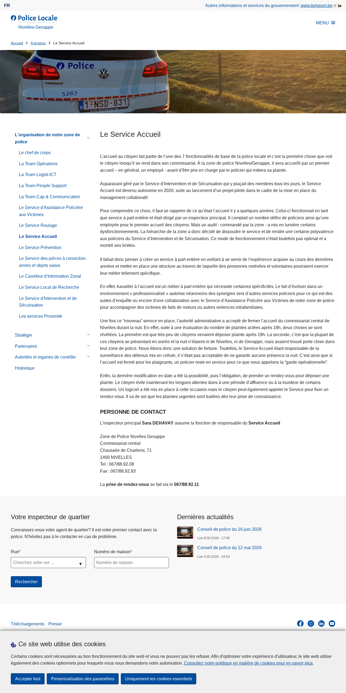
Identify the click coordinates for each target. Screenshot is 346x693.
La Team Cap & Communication (49, 196)
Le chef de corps (35, 152)
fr (7, 5)
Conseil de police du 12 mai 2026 (229, 547)
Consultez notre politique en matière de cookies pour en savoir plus (248, 663)
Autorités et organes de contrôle (45, 357)
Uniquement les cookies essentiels (158, 679)
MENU (322, 23)
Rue (15, 551)
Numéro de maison (112, 551)
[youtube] (332, 623)
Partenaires (26, 346)
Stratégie (23, 335)
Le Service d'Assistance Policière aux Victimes (51, 211)
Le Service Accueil (38, 236)
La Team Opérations (38, 163)
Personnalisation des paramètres (82, 679)
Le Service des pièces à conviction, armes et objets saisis (52, 262)
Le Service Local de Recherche (49, 287)
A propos (38, 43)
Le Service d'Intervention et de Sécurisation (48, 302)
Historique (25, 368)
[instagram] (311, 623)
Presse (55, 624)
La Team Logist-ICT (37, 174)
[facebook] (300, 623)
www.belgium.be (316, 5)
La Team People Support (42, 185)
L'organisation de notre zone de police (47, 138)
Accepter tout (27, 679)
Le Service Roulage (38, 225)
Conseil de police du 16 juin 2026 (229, 529)
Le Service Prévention (40, 247)
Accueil (17, 43)
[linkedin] (321, 623)
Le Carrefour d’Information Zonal (50, 276)
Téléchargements (27, 624)
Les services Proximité (40, 316)
